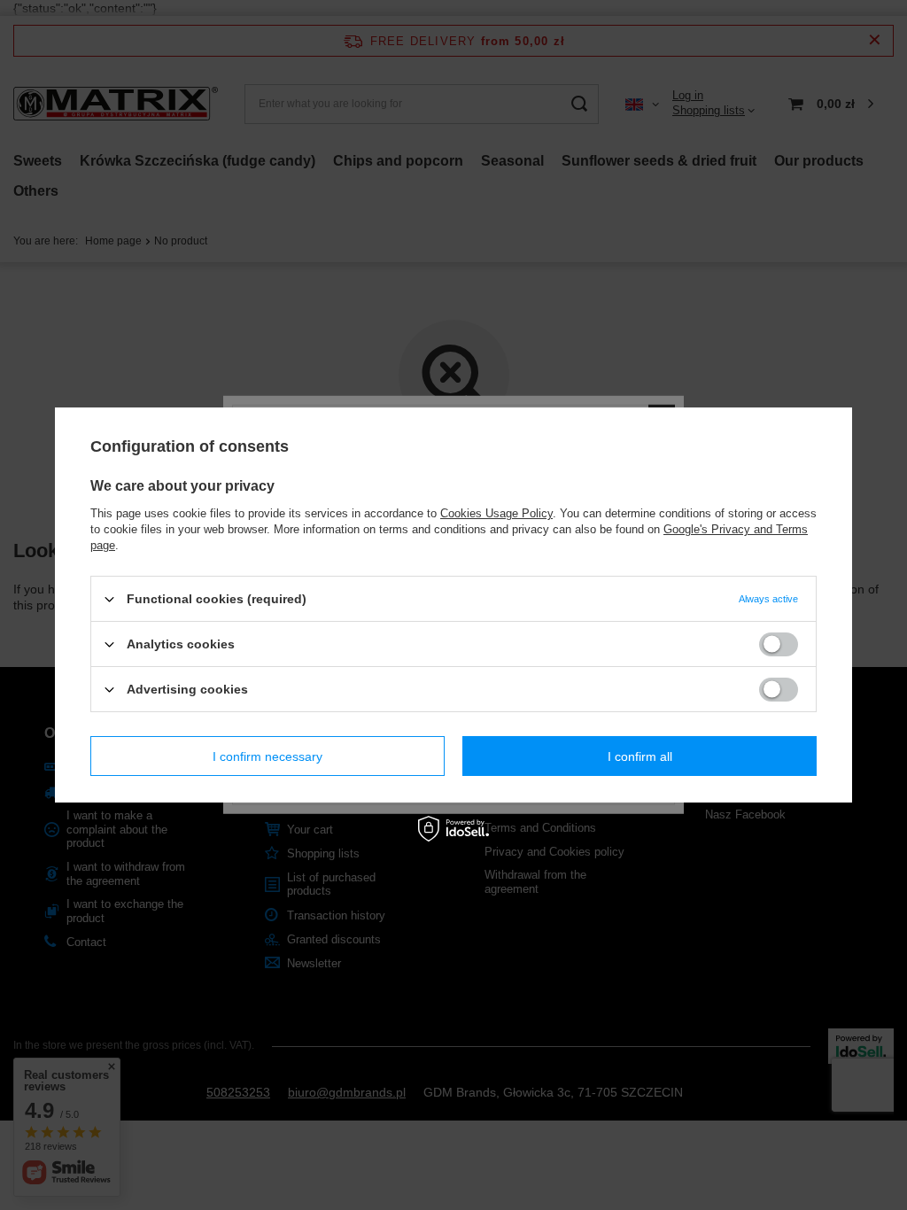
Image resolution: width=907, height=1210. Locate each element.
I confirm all (640, 755)
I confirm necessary (267, 755)
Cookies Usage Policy (496, 513)
